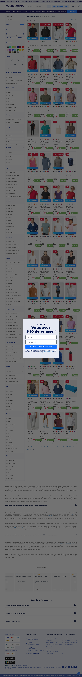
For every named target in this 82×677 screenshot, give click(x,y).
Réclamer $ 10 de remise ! (41, 347)
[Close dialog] (57, 320)
